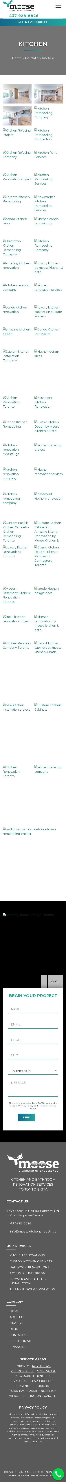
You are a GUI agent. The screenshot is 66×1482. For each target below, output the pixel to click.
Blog (14, 1329)
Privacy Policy (25, 1106)
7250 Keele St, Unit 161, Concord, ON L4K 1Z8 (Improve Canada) (32, 1213)
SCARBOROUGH (41, 1381)
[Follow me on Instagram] (41, 1463)
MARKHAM (17, 1391)
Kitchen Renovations (27, 1255)
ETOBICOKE (42, 1386)
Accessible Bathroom (28, 1273)
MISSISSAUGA (46, 1371)
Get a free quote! (33, 22)
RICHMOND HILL (22, 1371)
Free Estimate (21, 1341)
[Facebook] (24, 1463)
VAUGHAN (20, 1381)
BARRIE (32, 1391)
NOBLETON (49, 1391)
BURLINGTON (31, 1396)
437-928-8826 (23, 16)
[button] (44, 981)
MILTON (14, 1396)
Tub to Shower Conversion (32, 1289)
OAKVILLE (51, 1396)
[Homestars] (33, 1463)
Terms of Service (47, 1106)
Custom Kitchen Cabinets (31, 1261)
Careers (16, 1323)
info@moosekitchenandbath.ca (33, 1231)
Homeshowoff (46, 1475)
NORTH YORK (41, 1366)
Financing (18, 1347)
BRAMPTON (23, 1386)
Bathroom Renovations (29, 1267)
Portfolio (32, 58)
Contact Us (19, 1335)
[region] (33, 950)
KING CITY (44, 1376)
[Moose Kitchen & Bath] (18, 5)
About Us (17, 1317)
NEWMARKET (25, 1376)
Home (17, 58)
